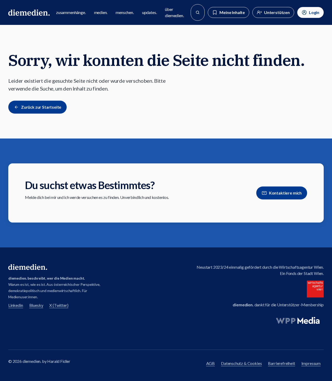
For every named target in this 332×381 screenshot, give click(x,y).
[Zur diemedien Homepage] (29, 12)
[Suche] (198, 12)
